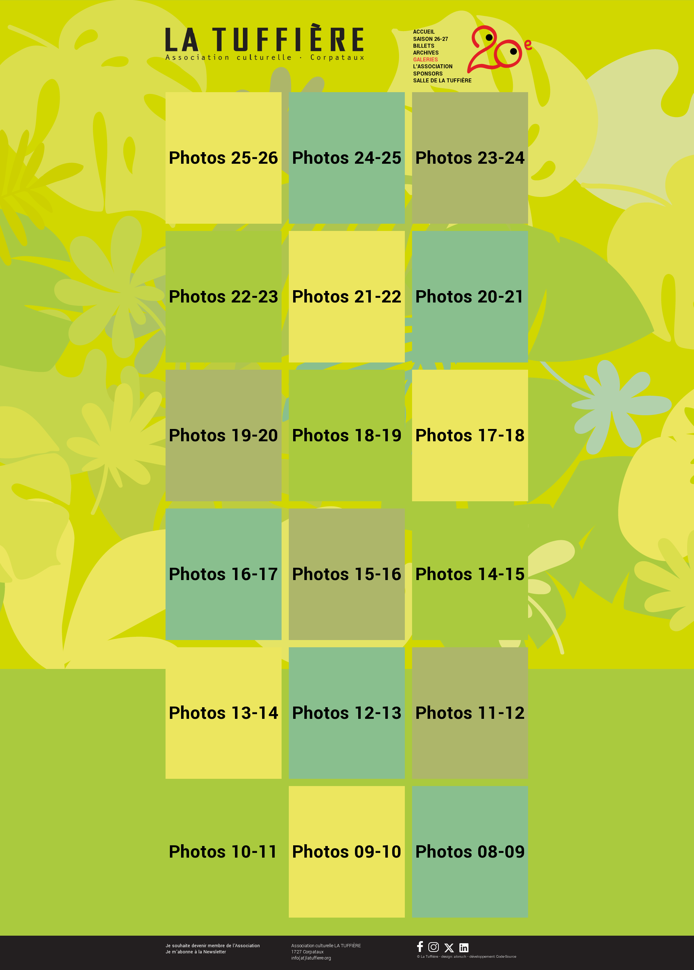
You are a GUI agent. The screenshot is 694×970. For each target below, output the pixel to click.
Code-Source (506, 956)
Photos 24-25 (347, 158)
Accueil (424, 32)
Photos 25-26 (223, 158)
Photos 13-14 (223, 713)
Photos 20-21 (470, 296)
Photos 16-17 (223, 574)
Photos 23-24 (470, 158)
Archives (426, 53)
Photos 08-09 (470, 851)
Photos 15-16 (347, 574)
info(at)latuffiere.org (311, 958)
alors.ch (460, 956)
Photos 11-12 (470, 713)
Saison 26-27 (430, 39)
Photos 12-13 (347, 713)
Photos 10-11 (223, 851)
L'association (433, 66)
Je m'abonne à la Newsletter (196, 952)
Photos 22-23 (223, 296)
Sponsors (428, 74)
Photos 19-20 (223, 435)
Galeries (425, 60)
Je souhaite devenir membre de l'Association (213, 946)
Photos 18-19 (347, 435)
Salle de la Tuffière (442, 81)
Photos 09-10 (347, 851)
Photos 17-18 (470, 435)
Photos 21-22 (347, 296)
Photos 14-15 (470, 574)
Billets (423, 46)
